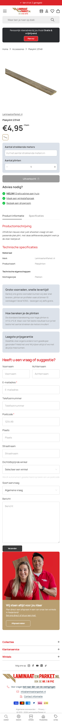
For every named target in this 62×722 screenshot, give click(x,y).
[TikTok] (46, 665)
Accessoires (18, 49)
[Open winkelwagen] (58, 11)
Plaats (5, 430)
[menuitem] (6, 717)
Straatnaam (9, 446)
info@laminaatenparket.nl (33, 691)
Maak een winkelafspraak (20, 198)
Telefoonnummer (12, 398)
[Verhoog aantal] (55, 167)
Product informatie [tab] (13, 215)
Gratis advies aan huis (22, 193)
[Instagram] (29, 665)
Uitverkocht (29, 178)
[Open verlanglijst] (52, 11)
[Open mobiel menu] (4, 11)
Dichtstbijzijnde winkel (14, 462)
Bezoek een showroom (18, 203)
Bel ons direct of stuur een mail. (21, 615)
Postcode (8, 414)
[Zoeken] (52, 20)
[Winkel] (41, 11)
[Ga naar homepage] (21, 11)
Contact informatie (33, 696)
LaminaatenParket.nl (12, 114)
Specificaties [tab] (36, 215)
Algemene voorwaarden (26, 709)
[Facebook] (33, 665)
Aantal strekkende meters (20, 147)
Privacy (41, 709)
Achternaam (39, 366)
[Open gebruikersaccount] (46, 11)
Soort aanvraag (10, 482)
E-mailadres (9, 382)
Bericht (6, 498)
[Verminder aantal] (7, 167)
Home (5, 49)
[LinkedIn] (41, 665)
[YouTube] (37, 665)
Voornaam (8, 366)
